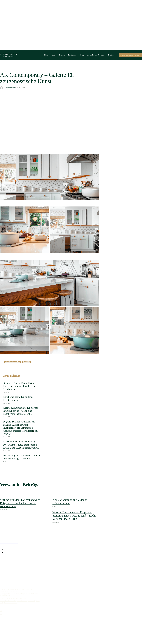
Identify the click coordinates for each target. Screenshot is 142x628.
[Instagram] (3, 560)
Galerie (26, 362)
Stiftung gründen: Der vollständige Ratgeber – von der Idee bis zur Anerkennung (20, 386)
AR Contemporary (12, 362)
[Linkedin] (6, 560)
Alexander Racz (10, 88)
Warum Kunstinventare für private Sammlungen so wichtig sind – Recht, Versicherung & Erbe (20, 410)
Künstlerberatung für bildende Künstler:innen (13, 598)
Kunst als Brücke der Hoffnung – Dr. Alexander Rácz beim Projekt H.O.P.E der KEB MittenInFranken (21, 444)
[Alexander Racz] (2, 87)
